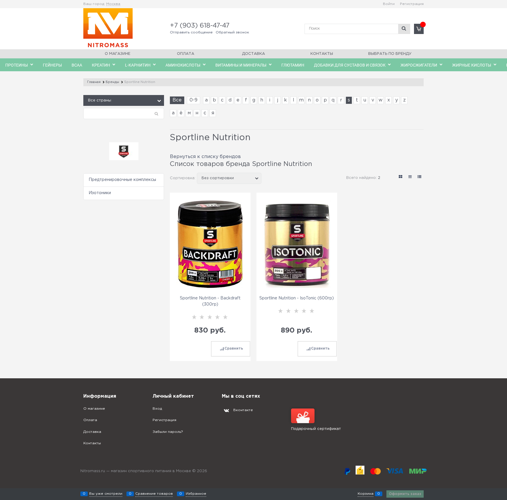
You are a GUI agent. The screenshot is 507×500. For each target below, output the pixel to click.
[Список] (410, 177)
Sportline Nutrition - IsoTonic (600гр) (296, 298)
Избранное (196, 493)
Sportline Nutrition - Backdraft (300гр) (210, 301)
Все (177, 100)
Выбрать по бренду (389, 53)
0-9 (193, 100)
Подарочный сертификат (316, 428)
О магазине (117, 53)
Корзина (366, 493)
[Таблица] (419, 177)
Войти (389, 4)
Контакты (321, 53)
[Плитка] (401, 177)
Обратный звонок (232, 32)
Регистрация (412, 4)
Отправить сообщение (191, 32)
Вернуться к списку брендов (205, 157)
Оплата (185, 53)
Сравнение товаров (154, 493)
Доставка (253, 53)
